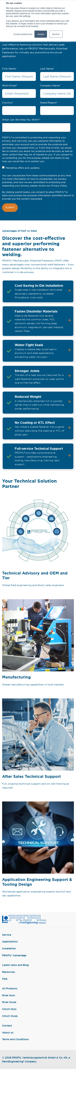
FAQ (4, 978)
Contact (7, 1025)
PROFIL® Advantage (14, 955)
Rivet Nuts (8, 995)
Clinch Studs (10, 1016)
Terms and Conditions (15, 1039)
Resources (8, 972)
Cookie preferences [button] (22, 34)
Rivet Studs (9, 1002)
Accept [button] (40, 34)
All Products (9, 988)
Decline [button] (56, 34)
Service (6, 934)
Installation (9, 948)
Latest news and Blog (15, 965)
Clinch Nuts (9, 1009)
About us (7, 1032)
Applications (10, 941)
